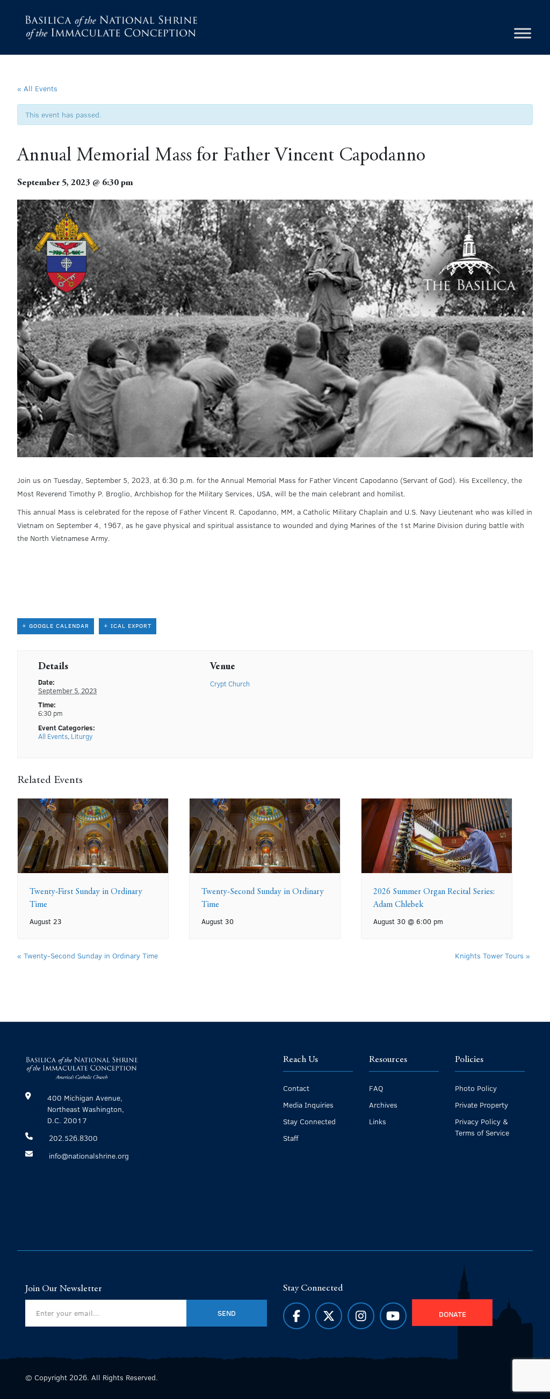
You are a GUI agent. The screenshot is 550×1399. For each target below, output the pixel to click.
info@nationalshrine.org (89, 1156)
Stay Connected (309, 1121)
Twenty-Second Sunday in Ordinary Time (87, 955)
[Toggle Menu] (522, 33)
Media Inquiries (308, 1105)
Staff (290, 1138)
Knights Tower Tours (492, 955)
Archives (383, 1105)
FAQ (376, 1088)
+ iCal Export (127, 625)
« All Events (37, 88)
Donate (452, 1314)
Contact (296, 1088)
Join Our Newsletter (63, 1289)
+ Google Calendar (55, 625)
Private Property (481, 1105)
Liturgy (81, 736)
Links (377, 1121)
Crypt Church (230, 683)
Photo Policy (476, 1088)
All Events (53, 736)
